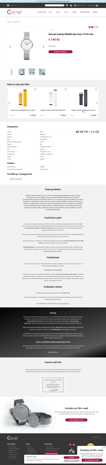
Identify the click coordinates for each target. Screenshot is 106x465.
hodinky (58, 12)
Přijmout (71, 457)
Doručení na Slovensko (14, 448)
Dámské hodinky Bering (16, 179)
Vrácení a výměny (13, 450)
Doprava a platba (12, 446)
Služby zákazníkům (31, 450)
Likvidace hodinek (13, 458)
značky (74, 12)
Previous (9, 103)
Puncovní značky (12, 456)
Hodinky (9, 21)
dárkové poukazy (85, 12)
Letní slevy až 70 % (41, 1)
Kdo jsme (29, 446)
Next (96, 103)
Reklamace (11, 452)
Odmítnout (71, 460)
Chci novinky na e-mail (76, 420)
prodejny (95, 12)
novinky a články (41, 12)
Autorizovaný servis (31, 452)
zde (40, 460)
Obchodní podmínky (13, 454)
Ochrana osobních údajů (51, 450)
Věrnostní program (50, 446)
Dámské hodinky (16, 21)
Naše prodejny (30, 448)
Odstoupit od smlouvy (51, 453)
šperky (66, 12)
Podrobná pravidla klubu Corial (53, 448)
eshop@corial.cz (13, 5)
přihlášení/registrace (81, 5)
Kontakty (29, 454)
